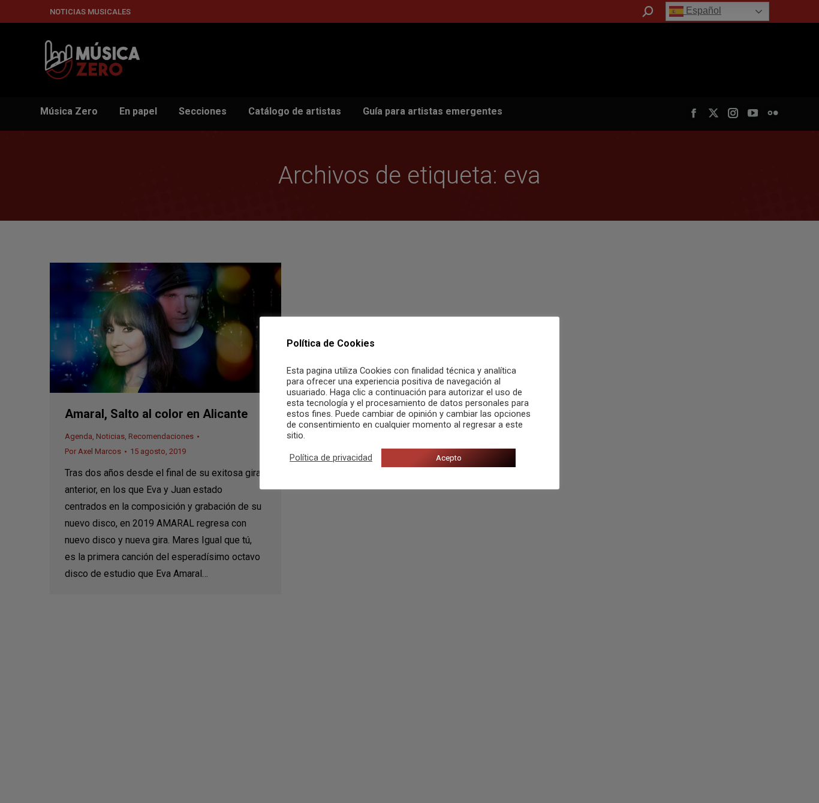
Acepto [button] (449, 457)
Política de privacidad (331, 457)
